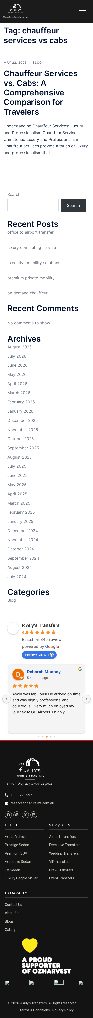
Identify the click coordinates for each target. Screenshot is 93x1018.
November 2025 (22, 429)
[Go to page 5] (42, 737)
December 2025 (22, 420)
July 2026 (16, 356)
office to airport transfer (30, 232)
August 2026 (19, 346)
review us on (37, 654)
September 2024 (23, 558)
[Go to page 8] (54, 736)
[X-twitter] (25, 814)
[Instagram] (16, 814)
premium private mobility (31, 277)
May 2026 (17, 374)
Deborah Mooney (44, 671)
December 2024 (22, 530)
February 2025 (21, 512)
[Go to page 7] (50, 737)
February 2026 (21, 401)
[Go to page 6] (47, 737)
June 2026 (17, 365)
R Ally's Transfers (41, 625)
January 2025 (20, 521)
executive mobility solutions (33, 262)
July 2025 (16, 466)
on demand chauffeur (27, 293)
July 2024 (16, 576)
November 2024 (22, 539)
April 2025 (17, 493)
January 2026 (20, 411)
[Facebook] (8, 814)
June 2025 (17, 475)
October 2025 (20, 438)
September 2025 (23, 447)
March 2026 (18, 392)
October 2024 (20, 548)
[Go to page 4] (38, 736)
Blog (37, 62)
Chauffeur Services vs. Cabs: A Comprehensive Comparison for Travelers (41, 93)
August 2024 (19, 567)
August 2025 (19, 457)
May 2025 (17, 484)
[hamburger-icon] (82, 11)
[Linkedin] (33, 814)
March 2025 (18, 503)
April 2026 (17, 383)
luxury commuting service (31, 247)
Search (13, 194)
